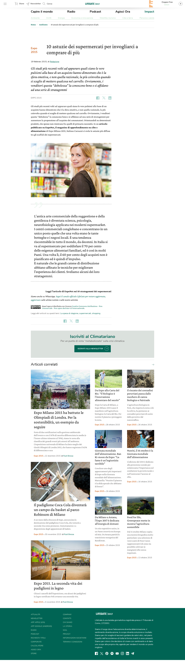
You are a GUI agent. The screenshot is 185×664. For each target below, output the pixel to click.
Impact (149, 12)
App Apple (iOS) (38, 622)
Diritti (48, 18)
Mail (65, 630)
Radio (71, 12)
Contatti (67, 618)
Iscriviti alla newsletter (90, 348)
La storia (67, 626)
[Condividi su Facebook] (97, 97)
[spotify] (112, 653)
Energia (61, 18)
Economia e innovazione (82, 18)
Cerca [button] (49, 3)
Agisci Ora (122, 12)
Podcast (95, 12)
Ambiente (35, 18)
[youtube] (117, 653)
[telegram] (132, 653)
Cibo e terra (127, 18)
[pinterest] (106, 653)
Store (21, 3)
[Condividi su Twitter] (103, 97)
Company (67, 614)
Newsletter (35, 3)
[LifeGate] (92, 3)
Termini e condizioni (72, 642)
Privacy (66, 634)
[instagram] (122, 653)
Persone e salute (147, 18)
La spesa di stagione (69, 313)
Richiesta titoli (38, 638)
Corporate (36, 642)
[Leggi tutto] (152, 364)
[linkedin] (127, 653)
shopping (96, 313)
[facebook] (96, 653)
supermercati (85, 313)
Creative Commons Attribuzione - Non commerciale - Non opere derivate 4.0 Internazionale (72, 307)
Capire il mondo (42, 12)
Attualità (35, 614)
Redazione (54, 61)
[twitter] (101, 653)
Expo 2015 (34, 50)
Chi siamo (67, 622)
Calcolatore (37, 646)
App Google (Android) (41, 626)
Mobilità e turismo (108, 18)
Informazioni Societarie (74, 638)
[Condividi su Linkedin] (109, 97)
